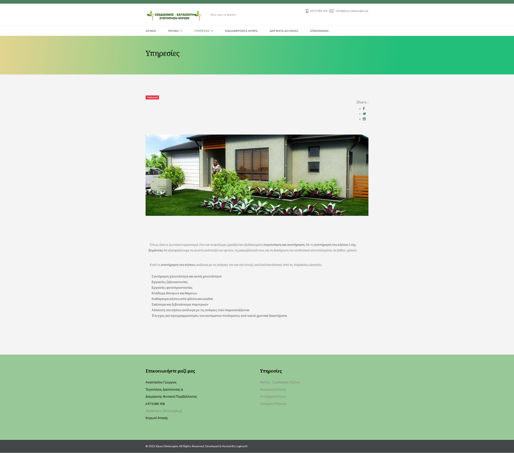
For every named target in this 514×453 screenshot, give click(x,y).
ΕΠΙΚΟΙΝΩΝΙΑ (319, 30)
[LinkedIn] (364, 119)
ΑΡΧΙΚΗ (151, 30)
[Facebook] (364, 108)
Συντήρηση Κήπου (273, 396)
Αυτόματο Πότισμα (273, 403)
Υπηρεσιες (202, 30)
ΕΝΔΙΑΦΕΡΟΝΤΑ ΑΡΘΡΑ (241, 30)
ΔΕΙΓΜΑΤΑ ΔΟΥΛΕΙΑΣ (284, 30)
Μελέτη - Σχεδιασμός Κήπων (280, 382)
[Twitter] (364, 114)
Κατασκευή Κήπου (273, 389)
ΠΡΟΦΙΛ (173, 30)
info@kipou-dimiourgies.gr (352, 10)
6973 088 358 (318, 10)
